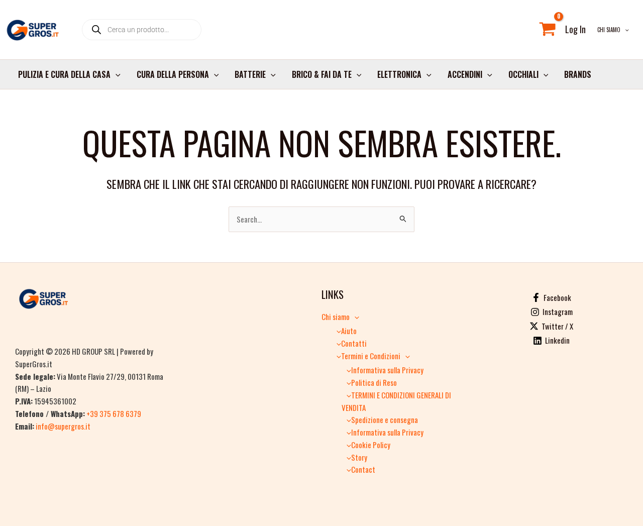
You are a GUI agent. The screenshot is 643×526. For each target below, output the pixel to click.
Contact (363, 469)
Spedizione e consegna (384, 419)
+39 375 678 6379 (113, 413)
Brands (577, 74)
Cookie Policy (370, 444)
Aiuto (349, 330)
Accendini (465, 74)
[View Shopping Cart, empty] (547, 30)
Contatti (354, 343)
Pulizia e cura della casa (64, 74)
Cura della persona (173, 74)
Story (359, 457)
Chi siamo (608, 30)
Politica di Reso (374, 382)
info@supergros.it (63, 426)
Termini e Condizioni (370, 355)
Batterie (250, 74)
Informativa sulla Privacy (387, 369)
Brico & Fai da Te (322, 74)
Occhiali (523, 74)
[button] (624, 29)
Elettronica (399, 74)
